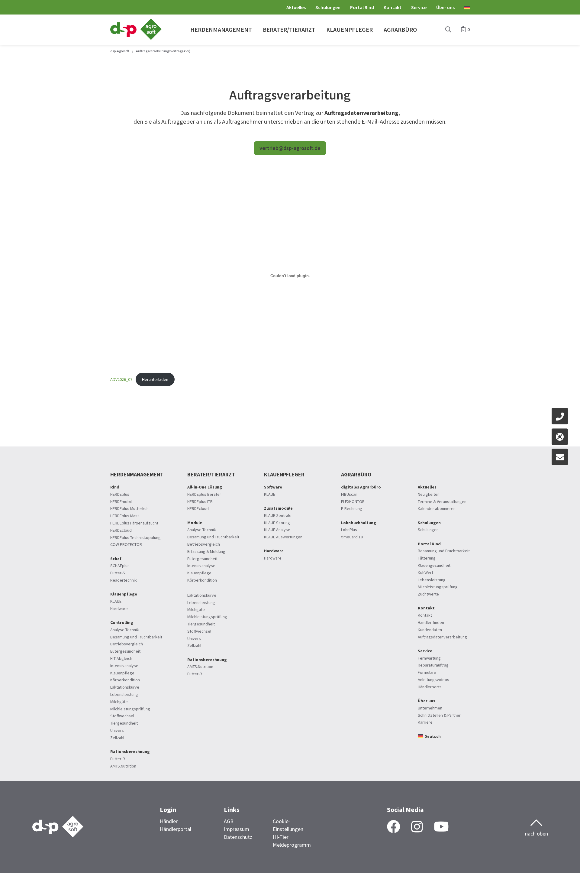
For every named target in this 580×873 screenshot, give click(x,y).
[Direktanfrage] (560, 457)
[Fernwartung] (560, 436)
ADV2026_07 (121, 379)
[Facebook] (393, 827)
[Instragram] (417, 827)
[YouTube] (441, 827)
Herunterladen (155, 379)
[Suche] (448, 29)
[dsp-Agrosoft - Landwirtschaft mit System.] (136, 37)
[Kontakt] (560, 416)
